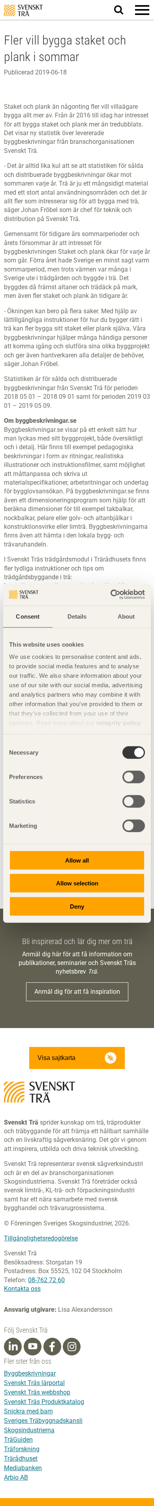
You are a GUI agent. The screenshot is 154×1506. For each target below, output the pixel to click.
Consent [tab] (27, 616)
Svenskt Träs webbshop (37, 1392)
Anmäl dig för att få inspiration (77, 991)
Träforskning (21, 1449)
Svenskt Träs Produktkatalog (44, 1402)
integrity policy (118, 723)
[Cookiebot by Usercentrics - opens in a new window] (111, 594)
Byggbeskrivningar (30, 1373)
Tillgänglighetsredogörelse (41, 1238)
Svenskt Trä (23, 10)
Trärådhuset (21, 1458)
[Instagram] (72, 1347)
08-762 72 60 (46, 1280)
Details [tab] (77, 616)
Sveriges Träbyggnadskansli (43, 1420)
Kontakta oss (22, 1288)
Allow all (77, 860)
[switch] (133, 776)
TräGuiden (18, 1439)
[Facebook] (52, 1347)
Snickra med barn (28, 1411)
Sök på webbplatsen (123, 10)
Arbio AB (16, 1477)
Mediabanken (23, 1468)
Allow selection (77, 883)
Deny (77, 906)
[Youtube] (32, 1347)
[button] (142, 10)
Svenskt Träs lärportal (34, 1383)
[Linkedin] (13, 1347)
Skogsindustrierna (29, 1430)
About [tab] (126, 616)
